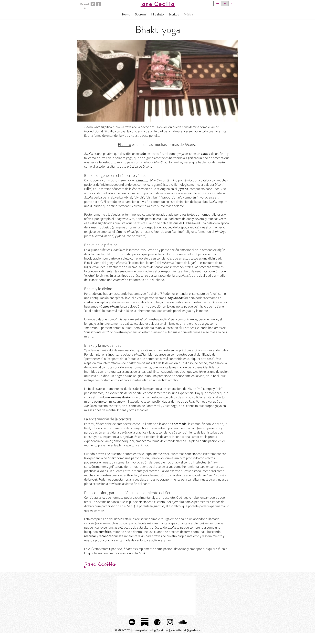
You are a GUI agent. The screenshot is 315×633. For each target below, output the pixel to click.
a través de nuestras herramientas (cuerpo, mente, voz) (132, 454)
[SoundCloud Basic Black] (182, 622)
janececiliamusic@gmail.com (185, 630)
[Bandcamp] (132, 622)
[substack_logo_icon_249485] (144, 622)
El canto (124, 144)
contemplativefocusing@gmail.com (150, 630)
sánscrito (142, 180)
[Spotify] (157, 622)
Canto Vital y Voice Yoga (161, 406)
